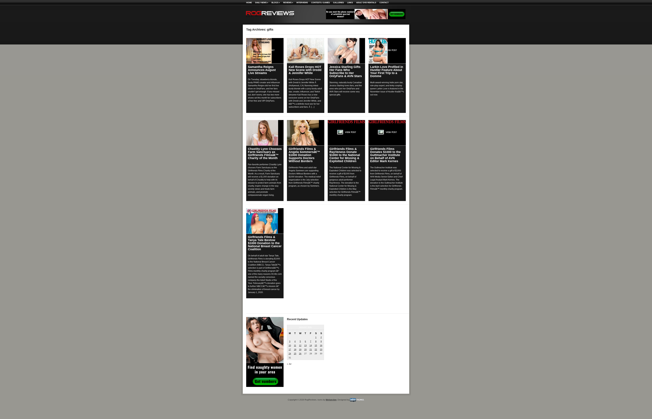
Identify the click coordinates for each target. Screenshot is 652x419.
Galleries (338, 3)
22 (316, 349)
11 (295, 345)
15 (316, 345)
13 (305, 345)
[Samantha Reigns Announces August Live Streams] (265, 50)
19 (300, 349)
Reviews (288, 3)
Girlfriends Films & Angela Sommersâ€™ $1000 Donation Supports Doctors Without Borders (304, 155)
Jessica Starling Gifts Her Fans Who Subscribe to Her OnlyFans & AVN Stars (345, 71)
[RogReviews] (269, 18)
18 (295, 349)
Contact (384, 3)
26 (300, 353)
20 (305, 349)
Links (350, 3)
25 (295, 353)
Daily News (261, 3)
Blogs (275, 3)
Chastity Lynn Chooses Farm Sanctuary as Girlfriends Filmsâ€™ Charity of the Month (265, 153)
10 (290, 345)
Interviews (302, 3)
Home (249, 3)
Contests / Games (320, 3)
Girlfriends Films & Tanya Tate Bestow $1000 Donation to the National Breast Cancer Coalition (265, 243)
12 (300, 345)
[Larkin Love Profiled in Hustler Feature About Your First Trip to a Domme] (387, 50)
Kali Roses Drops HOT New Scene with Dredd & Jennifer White (305, 70)
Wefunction (331, 400)
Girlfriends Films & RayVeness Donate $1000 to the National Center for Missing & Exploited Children (344, 155)
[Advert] (365, 18)
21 (311, 349)
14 (311, 345)
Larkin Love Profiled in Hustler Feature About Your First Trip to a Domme (386, 71)
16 (321, 345)
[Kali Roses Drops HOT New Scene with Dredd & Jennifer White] (305, 50)
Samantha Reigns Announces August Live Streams (262, 70)
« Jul (289, 364)
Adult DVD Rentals (366, 3)
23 (321, 349)
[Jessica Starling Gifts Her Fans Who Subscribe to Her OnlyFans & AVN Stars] (346, 50)
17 (290, 349)
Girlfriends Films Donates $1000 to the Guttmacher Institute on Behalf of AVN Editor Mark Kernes (385, 155)
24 (290, 353)
